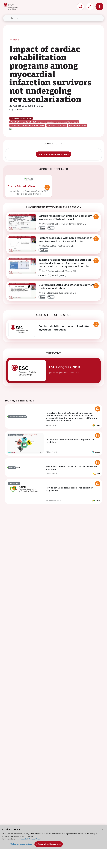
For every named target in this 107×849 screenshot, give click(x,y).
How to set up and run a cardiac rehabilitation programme (69, 489)
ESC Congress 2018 (64, 367)
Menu (14, 18)
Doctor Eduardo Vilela (21, 186)
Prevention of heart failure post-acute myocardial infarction (71, 467)
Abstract (44, 250)
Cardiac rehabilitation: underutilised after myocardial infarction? (64, 328)
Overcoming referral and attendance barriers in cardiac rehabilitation (67, 286)
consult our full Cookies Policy (28, 839)
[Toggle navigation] (99, 6)
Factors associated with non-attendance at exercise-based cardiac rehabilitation (65, 239)
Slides (42, 228)
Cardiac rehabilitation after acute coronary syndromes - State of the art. (65, 217)
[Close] (103, 829)
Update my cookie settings (21, 844)
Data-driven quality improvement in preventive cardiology (70, 440)
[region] (53, 837)
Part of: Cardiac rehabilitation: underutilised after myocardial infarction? (44, 122)
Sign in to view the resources (53, 154)
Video (51, 228)
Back (16, 39)
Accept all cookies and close (49, 844)
